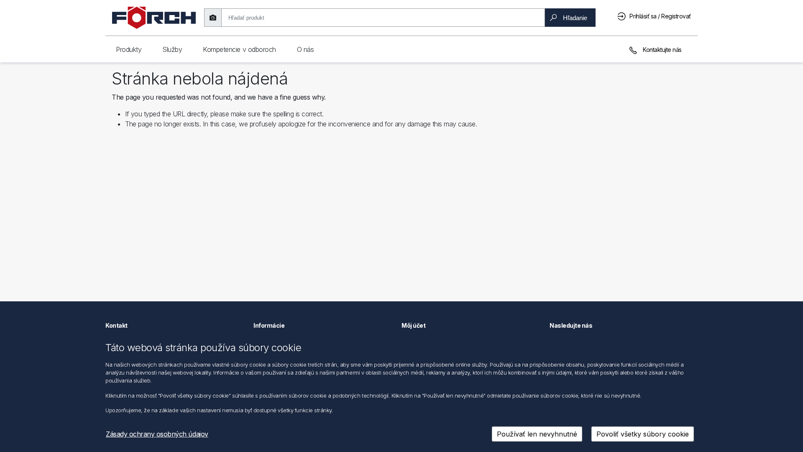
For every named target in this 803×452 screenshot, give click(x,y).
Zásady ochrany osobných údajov (157, 434)
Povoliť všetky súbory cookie (642, 434)
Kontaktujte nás (662, 49)
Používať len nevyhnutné (537, 434)
